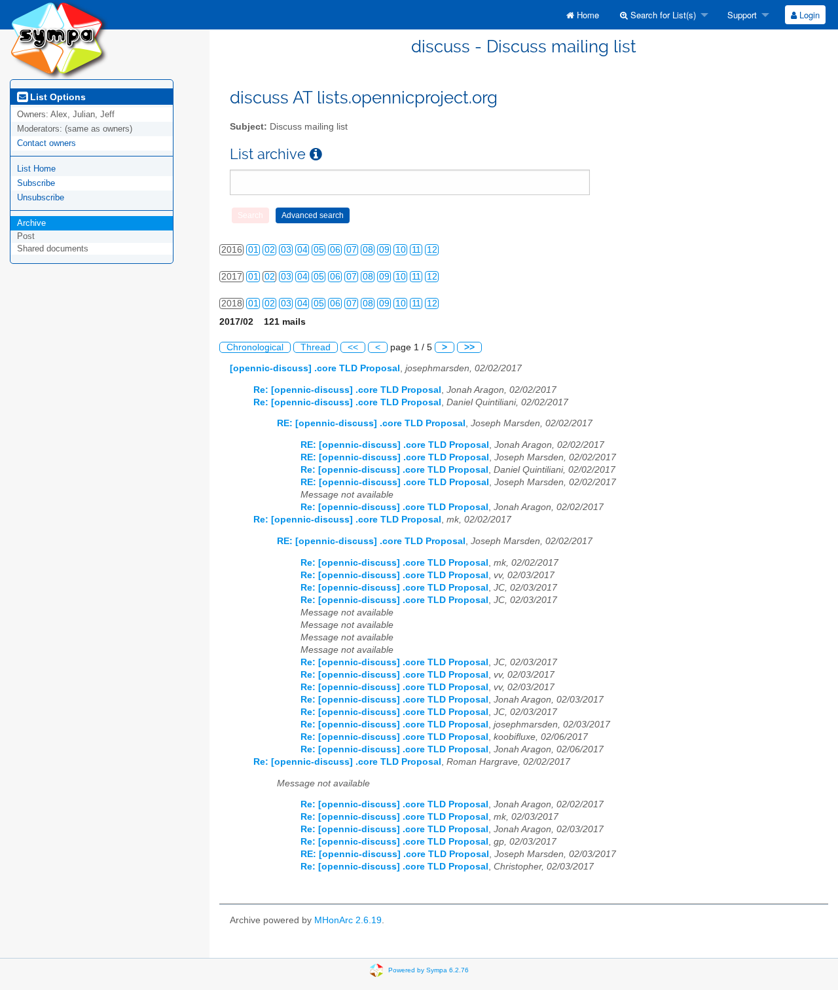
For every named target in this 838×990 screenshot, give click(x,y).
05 (319, 250)
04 (302, 250)
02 (269, 250)
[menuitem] (583, 14)
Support (741, 15)
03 (286, 250)
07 (351, 250)
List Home (36, 169)
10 (400, 250)
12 (432, 250)
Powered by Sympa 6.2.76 (428, 969)
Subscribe (36, 183)
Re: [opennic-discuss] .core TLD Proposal (347, 390)
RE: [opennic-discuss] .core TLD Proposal (371, 423)
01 (253, 250)
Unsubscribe (40, 197)
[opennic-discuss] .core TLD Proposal (315, 368)
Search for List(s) (662, 15)
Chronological (255, 347)
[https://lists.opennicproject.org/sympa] (59, 39)
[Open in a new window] (316, 154)
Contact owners (46, 143)
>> (469, 347)
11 (416, 250)
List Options (56, 97)
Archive (31, 223)
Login (808, 15)
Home (586, 15)
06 (335, 250)
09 (384, 250)
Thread (316, 347)
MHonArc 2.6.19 (348, 920)
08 (368, 250)
